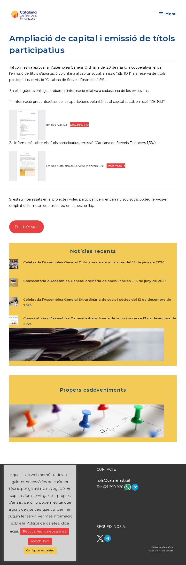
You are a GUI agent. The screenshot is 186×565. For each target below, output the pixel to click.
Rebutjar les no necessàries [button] (44, 531)
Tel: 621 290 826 (110, 487)
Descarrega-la (79, 124)
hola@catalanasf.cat (113, 480)
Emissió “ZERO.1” (57, 124)
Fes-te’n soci (26, 226)
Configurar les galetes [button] (40, 550)
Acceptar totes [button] (40, 541)
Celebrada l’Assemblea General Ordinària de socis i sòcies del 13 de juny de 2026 (93, 262)
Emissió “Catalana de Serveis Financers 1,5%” (75, 166)
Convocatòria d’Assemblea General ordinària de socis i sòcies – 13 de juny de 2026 (95, 281)
